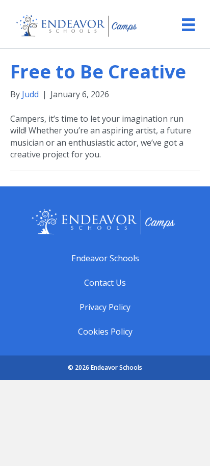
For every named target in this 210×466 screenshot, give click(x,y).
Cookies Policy (105, 331)
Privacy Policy (105, 307)
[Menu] (183, 21)
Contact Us (105, 282)
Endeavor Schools (105, 258)
